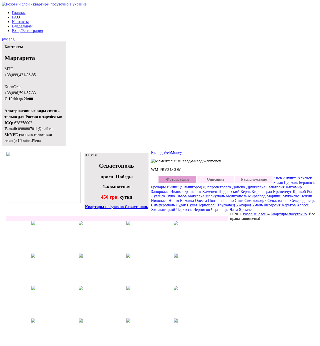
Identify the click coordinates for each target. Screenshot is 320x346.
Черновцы (219, 209)
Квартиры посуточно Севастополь (116, 207)
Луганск (158, 196)
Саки (239, 200)
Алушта (289, 178)
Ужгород (243, 205)
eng (11, 39)
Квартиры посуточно (288, 214)
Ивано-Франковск (185, 191)
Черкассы (184, 209)
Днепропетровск (217, 187)
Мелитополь (236, 196)
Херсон (303, 205)
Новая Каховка (181, 200)
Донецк (238, 187)
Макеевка (196, 196)
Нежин (306, 196)
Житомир (294, 187)
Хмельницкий (163, 209)
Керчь (245, 191)
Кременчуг (282, 191)
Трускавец (226, 205)
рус (5, 39)
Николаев (159, 200)
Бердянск (307, 182)
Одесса (201, 200)
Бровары (158, 187)
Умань (257, 205)
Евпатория (275, 187)
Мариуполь (215, 196)
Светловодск (255, 200)
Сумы (192, 205)
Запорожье (160, 191)
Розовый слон (254, 214)
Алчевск (305, 178)
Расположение (254, 179)
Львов (181, 196)
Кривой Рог (303, 191)
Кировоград (262, 191)
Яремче (245, 209)
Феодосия (272, 205)
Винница (174, 187)
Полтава (215, 200)
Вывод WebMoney (166, 152)
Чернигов (202, 209)
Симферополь (163, 205)
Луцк (170, 196)
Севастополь (278, 200)
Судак (181, 205)
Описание (215, 179)
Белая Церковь (285, 182)
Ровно (228, 200)
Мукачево (290, 196)
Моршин (274, 196)
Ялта (234, 209)
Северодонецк (302, 200)
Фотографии (177, 179)
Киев (277, 178)
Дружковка (255, 187)
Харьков (289, 205)
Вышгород (193, 187)
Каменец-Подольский (221, 191)
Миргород (257, 196)
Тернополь (207, 205)
